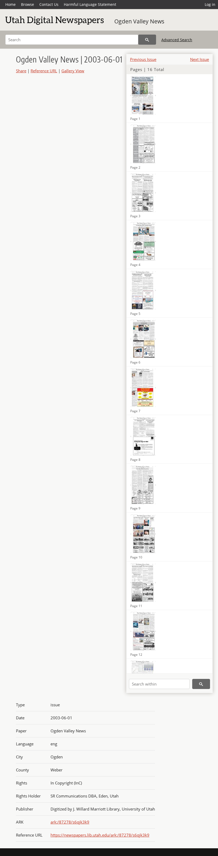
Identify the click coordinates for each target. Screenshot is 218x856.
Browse (27, 4)
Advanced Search (176, 39)
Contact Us (48, 4)
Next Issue (199, 59)
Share (21, 70)
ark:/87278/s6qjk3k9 (70, 822)
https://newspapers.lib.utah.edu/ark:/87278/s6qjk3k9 (100, 835)
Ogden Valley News (139, 21)
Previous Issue (143, 59)
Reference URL (44, 70)
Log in (210, 4)
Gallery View (72, 70)
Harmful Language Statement (90, 4)
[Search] (147, 40)
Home (10, 4)
